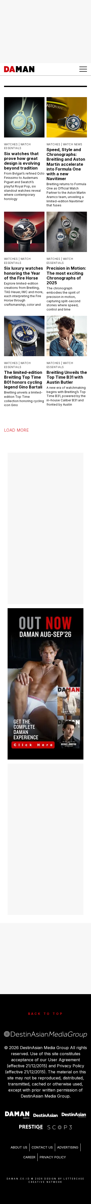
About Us (19, 1147)
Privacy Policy (53, 1157)
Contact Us (42, 1147)
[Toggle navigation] (83, 69)
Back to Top (45, 1014)
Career (29, 1157)
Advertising (67, 1147)
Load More (16, 430)
